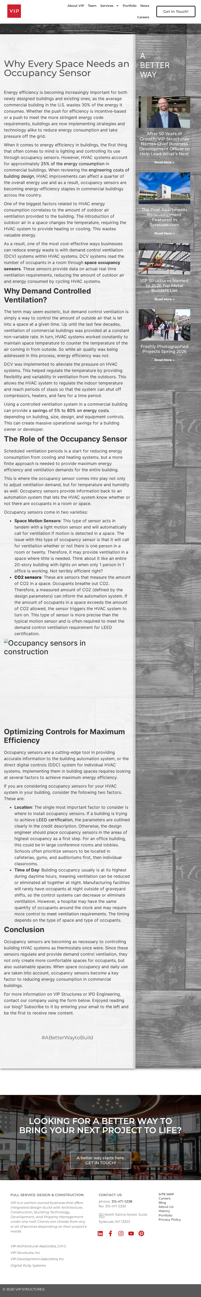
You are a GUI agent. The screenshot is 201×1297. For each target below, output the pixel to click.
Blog (162, 1202)
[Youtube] (131, 1233)
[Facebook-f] (110, 1233)
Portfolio (130, 6)
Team (92, 6)
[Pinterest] (141, 1233)
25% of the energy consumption (72, 163)
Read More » (164, 162)
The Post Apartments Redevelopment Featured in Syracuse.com (164, 217)
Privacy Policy (170, 1219)
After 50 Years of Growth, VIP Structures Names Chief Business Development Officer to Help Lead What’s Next (164, 143)
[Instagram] (120, 1233)
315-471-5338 (121, 1201)
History (164, 1211)
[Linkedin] (100, 1233)
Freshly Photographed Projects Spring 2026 (164, 349)
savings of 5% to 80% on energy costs (70, 410)
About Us (166, 1207)
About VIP (76, 6)
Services (106, 6)
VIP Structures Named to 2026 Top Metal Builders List (164, 285)
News (144, 6)
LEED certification (54, 819)
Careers (143, 17)
